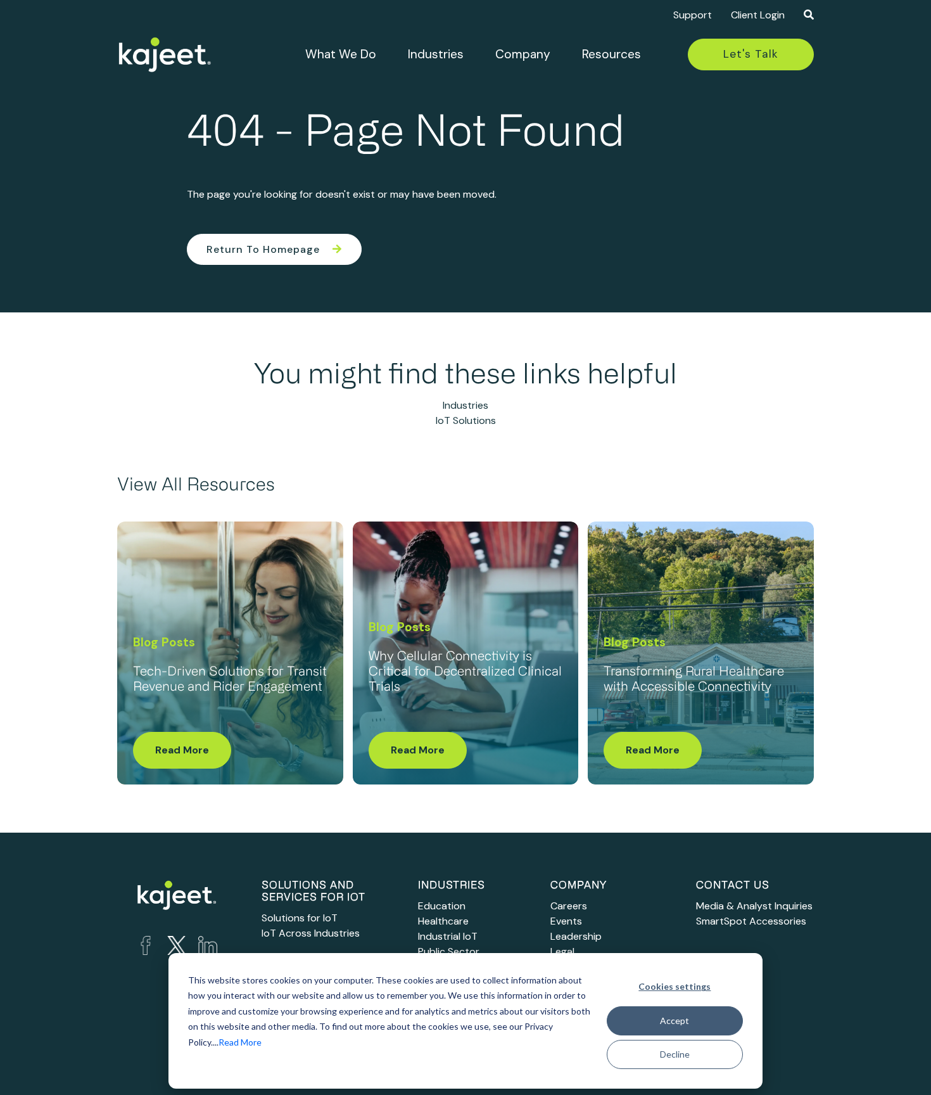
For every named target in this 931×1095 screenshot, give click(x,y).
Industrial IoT (448, 936)
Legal (562, 951)
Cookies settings (674, 986)
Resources (611, 54)
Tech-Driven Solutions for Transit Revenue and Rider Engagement (230, 680)
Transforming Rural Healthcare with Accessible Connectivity (694, 680)
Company (522, 54)
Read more (182, 750)
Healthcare (443, 921)
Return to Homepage (263, 249)
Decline (675, 1054)
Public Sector (448, 951)
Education (442, 905)
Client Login (758, 15)
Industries (436, 54)
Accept (674, 1020)
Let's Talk (750, 54)
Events (566, 921)
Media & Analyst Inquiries (754, 905)
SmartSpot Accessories (751, 921)
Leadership (576, 936)
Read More (240, 1042)
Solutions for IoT (300, 918)
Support (692, 15)
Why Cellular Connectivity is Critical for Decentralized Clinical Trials (465, 672)
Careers (568, 905)
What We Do (340, 54)
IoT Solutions (466, 420)
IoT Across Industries (311, 933)
